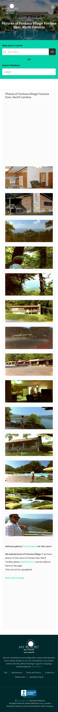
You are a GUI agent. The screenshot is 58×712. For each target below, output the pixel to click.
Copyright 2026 (23, 700)
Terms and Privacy (33, 672)
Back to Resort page (14, 577)
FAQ (5, 672)
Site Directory (16, 672)
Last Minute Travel (36, 677)
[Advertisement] (29, 131)
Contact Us (49, 672)
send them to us (27, 561)
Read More (37, 666)
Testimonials (20, 677)
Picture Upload (30, 546)
